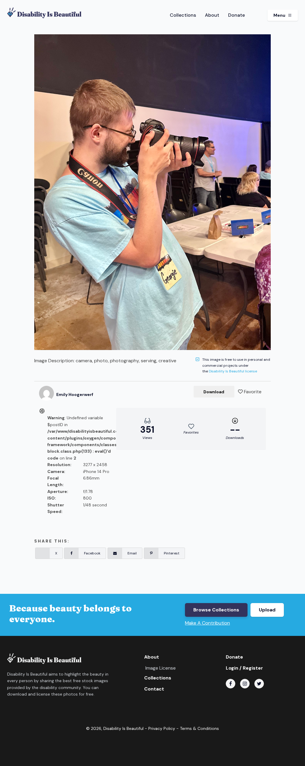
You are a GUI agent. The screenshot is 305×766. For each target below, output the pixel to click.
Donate (236, 15)
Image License (160, 668)
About (212, 15)
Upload (267, 610)
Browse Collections (216, 610)
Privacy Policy (161, 728)
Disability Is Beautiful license (233, 371)
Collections (183, 15)
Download (213, 391)
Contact (154, 689)
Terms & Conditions (199, 728)
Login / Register (244, 668)
